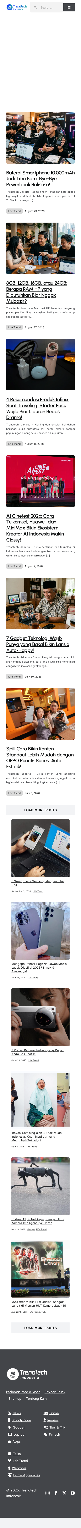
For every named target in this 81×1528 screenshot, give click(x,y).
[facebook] (56, 1493)
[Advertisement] (40, 57)
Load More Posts (40, 810)
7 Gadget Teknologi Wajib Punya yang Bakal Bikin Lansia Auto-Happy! (37, 644)
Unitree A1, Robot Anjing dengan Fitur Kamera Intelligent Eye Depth (37, 1221)
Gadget (31, 1229)
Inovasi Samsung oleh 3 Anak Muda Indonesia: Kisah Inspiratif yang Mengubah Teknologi (36, 1136)
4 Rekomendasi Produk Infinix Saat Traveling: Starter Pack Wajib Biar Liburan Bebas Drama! (37, 408)
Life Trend (14, 211)
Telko (44, 1312)
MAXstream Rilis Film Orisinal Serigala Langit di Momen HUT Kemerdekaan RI (38, 1303)
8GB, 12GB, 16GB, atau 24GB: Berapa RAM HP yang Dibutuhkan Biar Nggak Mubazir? (36, 292)
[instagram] (47, 1493)
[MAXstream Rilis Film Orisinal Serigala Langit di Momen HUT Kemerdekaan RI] (40, 1242)
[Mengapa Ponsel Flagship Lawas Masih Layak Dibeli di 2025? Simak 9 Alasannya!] (40, 904)
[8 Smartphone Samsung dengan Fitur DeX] (40, 822)
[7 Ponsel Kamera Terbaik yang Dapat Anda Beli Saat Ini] (40, 991)
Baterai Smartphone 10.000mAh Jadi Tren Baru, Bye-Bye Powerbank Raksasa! (40, 179)
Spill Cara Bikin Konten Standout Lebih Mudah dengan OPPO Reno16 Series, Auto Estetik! (40, 758)
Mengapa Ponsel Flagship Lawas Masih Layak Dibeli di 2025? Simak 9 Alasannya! (39, 967)
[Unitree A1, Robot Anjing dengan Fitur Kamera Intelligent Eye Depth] (40, 1160)
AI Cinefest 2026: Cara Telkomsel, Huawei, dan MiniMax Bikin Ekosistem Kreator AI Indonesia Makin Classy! (35, 528)
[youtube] (73, 1493)
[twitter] (64, 1493)
